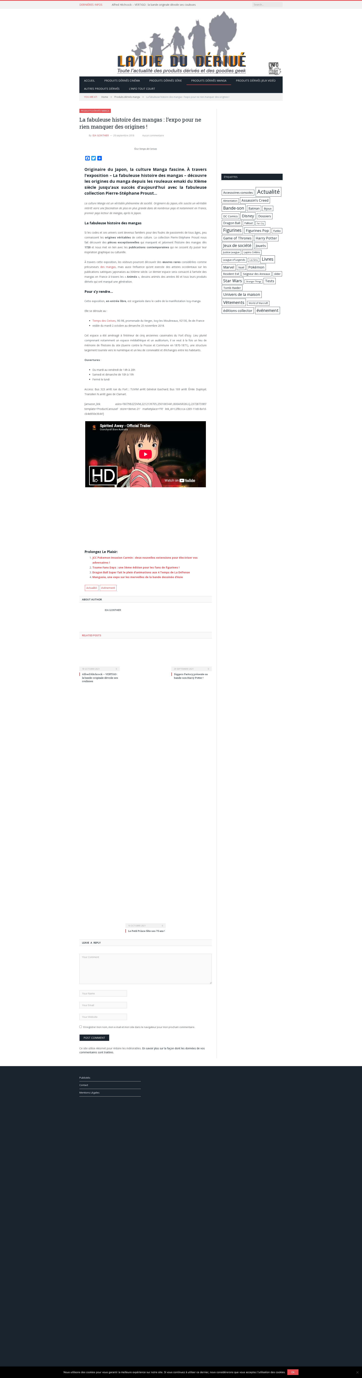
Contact (83, 1085)
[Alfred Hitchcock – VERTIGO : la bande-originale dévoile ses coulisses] (99, 657)
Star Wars (232, 280)
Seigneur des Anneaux (256, 274)
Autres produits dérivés (102, 88)
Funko (277, 231)
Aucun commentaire (153, 135)
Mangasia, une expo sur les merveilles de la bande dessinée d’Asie (137, 577)
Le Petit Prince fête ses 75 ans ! (146, 931)
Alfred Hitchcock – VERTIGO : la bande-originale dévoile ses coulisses (154, 4)
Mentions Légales (89, 1092)
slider (277, 274)
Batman (254, 208)
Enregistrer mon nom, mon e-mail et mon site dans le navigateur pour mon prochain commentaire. (139, 1027)
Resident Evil (231, 274)
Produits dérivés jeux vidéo (256, 80)
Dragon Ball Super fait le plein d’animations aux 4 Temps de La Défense (141, 572)
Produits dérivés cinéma (122, 80)
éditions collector (237, 310)
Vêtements (233, 302)
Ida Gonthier (101, 135)
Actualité (91, 588)
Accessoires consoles (238, 192)
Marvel (228, 267)
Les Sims (253, 260)
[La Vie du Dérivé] (181, 42)
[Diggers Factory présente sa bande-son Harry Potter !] (191, 657)
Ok (293, 1372)
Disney (248, 215)
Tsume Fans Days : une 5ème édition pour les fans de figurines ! (135, 567)
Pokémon (256, 267)
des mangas (108, 267)
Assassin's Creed (255, 200)
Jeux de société (237, 245)
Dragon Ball (231, 223)
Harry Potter (266, 238)
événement (108, 588)
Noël (241, 267)
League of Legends (234, 259)
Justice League (231, 252)
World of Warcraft (258, 303)
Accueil (89, 80)
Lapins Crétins (252, 252)
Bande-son (233, 208)
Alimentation (230, 200)
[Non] (357, 1372)
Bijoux (268, 208)
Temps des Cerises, (104, 320)
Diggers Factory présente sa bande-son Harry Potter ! (191, 675)
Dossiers (264, 216)
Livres (267, 259)
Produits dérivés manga (208, 80)
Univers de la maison (241, 294)
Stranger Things (253, 281)
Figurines (232, 230)
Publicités (84, 1077)
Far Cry (260, 223)
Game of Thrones (237, 238)
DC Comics (230, 216)
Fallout (248, 223)
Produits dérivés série (165, 80)
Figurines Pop (257, 230)
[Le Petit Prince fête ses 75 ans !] (145, 785)
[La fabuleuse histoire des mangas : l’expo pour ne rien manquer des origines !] (145, 145)
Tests (269, 281)
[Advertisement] (145, 520)
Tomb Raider (232, 288)
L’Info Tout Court (142, 88)
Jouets (261, 245)
